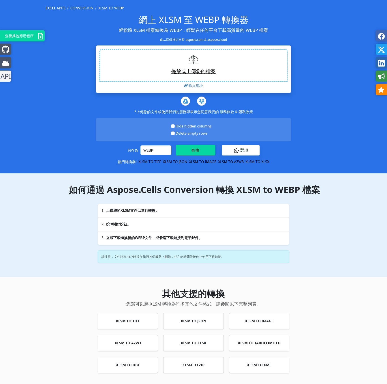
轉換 (195, 150)
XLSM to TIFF (149, 161)
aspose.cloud (217, 39)
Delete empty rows (192, 133)
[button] (241, 150)
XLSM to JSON (175, 161)
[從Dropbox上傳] (201, 101)
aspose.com (195, 39)
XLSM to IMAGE (202, 161)
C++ (5, 76)
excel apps (55, 8)
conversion (81, 8)
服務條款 (227, 111)
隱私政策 (246, 111)
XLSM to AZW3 (231, 161)
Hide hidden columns (194, 126)
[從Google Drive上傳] (185, 101)
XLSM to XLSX (257, 161)
